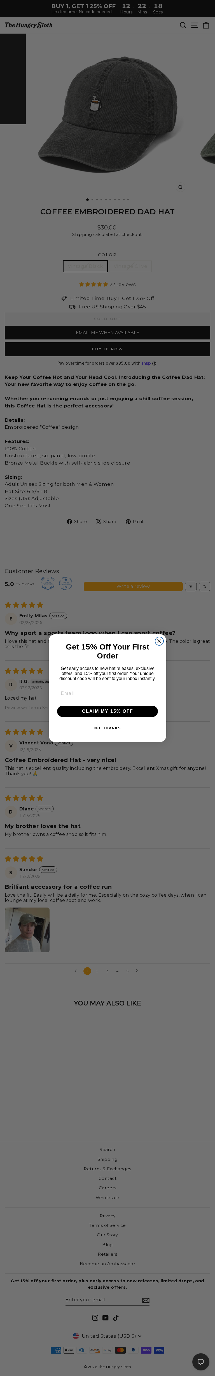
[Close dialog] (159, 641)
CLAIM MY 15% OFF (107, 711)
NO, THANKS (107, 728)
